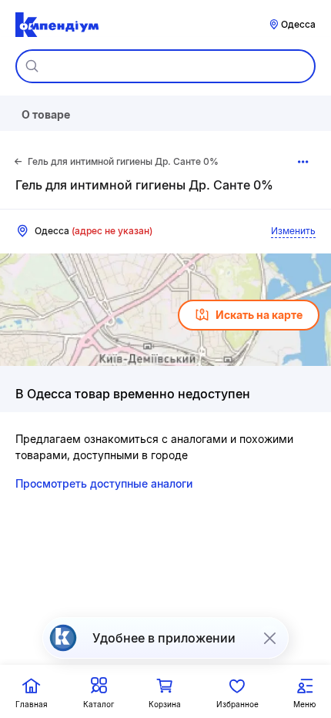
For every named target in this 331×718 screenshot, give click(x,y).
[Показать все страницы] (303, 161)
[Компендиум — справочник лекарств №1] (57, 24)
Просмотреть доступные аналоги (103, 483)
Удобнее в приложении (164, 638)
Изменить (293, 231)
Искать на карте (259, 314)
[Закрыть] (269, 638)
